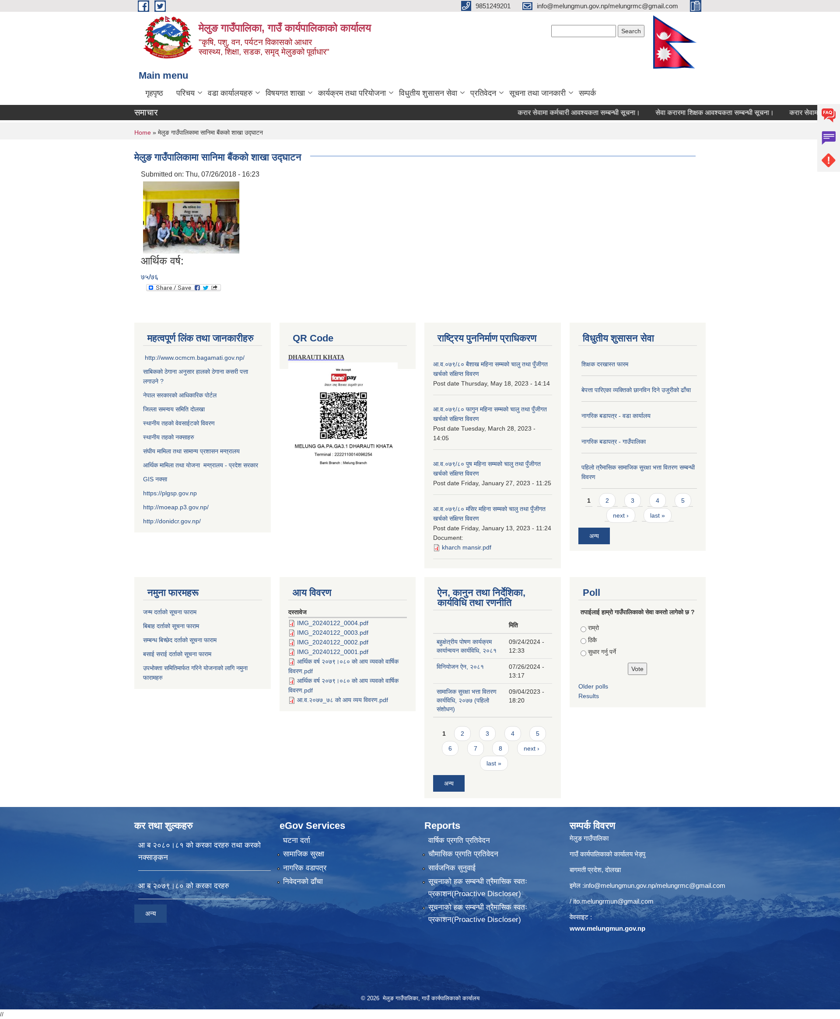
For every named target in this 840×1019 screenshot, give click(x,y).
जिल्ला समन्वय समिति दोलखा (174, 409)
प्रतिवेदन (483, 93)
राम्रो (593, 627)
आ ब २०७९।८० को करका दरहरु (183, 886)
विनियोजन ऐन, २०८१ (460, 666)
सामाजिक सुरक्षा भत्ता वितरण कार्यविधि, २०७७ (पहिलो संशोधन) (467, 700)
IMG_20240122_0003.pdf (332, 632)
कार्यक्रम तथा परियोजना (352, 93)
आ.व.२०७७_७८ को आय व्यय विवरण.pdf (342, 699)
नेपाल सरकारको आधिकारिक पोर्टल (180, 395)
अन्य (594, 535)
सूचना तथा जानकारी (537, 93)
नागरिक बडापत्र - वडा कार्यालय (616, 415)
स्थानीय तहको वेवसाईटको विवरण (179, 423)
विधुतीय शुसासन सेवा (428, 93)
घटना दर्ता (296, 840)
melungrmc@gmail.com (691, 885)
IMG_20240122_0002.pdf (332, 642)
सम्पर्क (587, 93)
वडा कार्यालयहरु (230, 93)
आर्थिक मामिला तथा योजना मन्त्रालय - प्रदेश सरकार (200, 465)
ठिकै (592, 639)
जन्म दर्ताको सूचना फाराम (169, 612)
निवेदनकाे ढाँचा (303, 881)
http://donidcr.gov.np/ (172, 521)
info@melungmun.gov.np (619, 885)
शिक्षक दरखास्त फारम (604, 364)
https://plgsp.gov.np (170, 493)
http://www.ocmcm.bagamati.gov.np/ (195, 357)
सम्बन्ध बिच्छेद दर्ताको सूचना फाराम (180, 639)
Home (142, 132)
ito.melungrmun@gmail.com (613, 901)
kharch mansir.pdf (466, 547)
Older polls (593, 686)
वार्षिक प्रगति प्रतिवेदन (459, 840)
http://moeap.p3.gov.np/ (176, 507)
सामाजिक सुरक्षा (303, 854)
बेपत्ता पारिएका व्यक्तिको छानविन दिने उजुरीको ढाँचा (636, 389)
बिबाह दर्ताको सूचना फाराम (171, 626)
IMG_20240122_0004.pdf (332, 622)
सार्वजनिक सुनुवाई (452, 868)
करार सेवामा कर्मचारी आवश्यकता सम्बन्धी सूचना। (556, 112)
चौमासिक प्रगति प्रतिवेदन (463, 854)
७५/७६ (149, 277)
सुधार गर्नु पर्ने (602, 651)
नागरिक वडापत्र (304, 868)
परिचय (185, 93)
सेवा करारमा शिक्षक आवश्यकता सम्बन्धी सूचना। (692, 112)
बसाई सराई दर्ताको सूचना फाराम (177, 653)
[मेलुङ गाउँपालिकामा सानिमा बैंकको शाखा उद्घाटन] (191, 217)
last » (657, 515)
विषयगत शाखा (285, 93)
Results (588, 695)
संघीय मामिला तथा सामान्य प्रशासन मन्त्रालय (191, 451)
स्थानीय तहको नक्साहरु (168, 437)
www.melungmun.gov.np (607, 928)
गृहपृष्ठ (154, 93)
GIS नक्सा (156, 479)
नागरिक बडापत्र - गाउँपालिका (613, 441)
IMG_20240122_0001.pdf (332, 651)
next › (621, 515)
